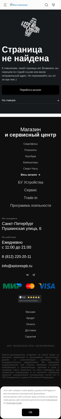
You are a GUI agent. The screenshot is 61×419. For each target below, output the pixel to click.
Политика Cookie (14, 403)
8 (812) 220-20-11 (16, 256)
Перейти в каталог (30, 90)
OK (30, 412)
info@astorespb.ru (17, 266)
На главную (8, 100)
